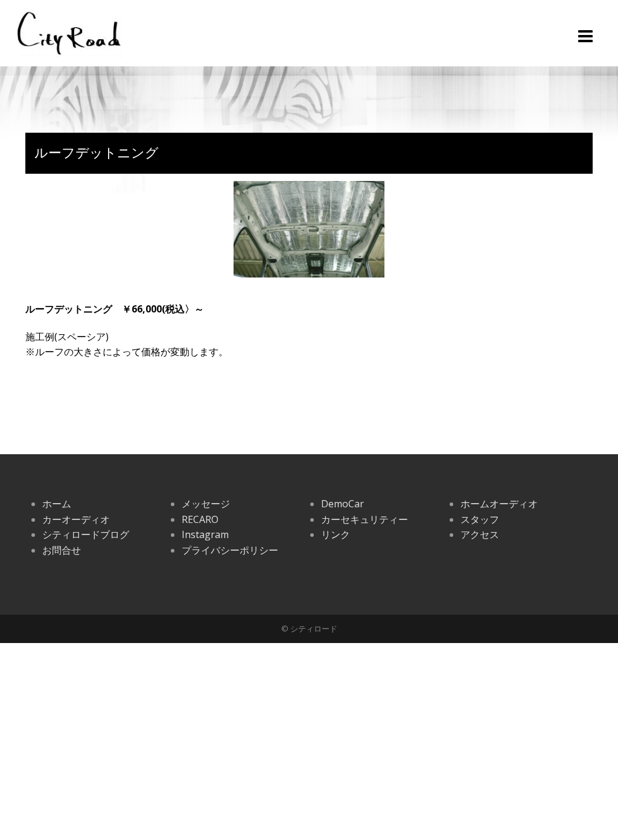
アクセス (479, 534)
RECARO (200, 519)
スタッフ (479, 519)
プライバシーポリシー (230, 550)
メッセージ (206, 503)
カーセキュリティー (364, 519)
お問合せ (61, 550)
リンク (335, 534)
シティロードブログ (85, 534)
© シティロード (309, 628)
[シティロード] (69, 32)
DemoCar (342, 503)
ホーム (56, 503)
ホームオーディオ (499, 503)
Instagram (205, 534)
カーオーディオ (76, 519)
